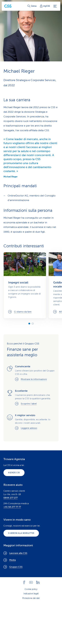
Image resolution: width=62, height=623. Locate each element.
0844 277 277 (10, 497)
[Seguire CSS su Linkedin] (38, 582)
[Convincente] (31, 373)
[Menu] (55, 6)
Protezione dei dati (31, 598)
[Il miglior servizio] (31, 422)
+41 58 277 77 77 (12, 507)
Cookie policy (31, 589)
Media (12, 560)
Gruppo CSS (15, 567)
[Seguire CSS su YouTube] (31, 582)
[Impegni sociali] (25, 285)
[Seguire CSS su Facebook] (24, 582)
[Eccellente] (31, 398)
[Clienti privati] (8, 6)
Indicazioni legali (31, 594)
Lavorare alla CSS (18, 553)
